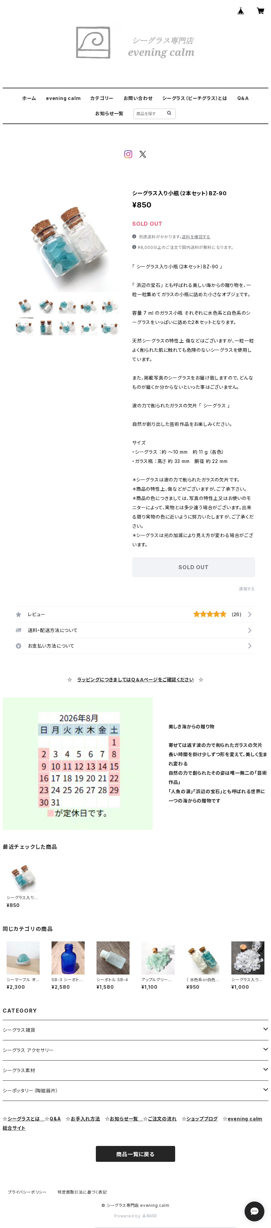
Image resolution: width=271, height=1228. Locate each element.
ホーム (29, 98)
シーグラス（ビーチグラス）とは (194, 98)
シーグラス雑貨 (19, 1030)
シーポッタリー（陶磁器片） (30, 1090)
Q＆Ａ (243, 98)
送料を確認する (196, 236)
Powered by (128, 1215)
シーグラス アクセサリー (28, 1050)
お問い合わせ (138, 98)
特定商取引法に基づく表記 (82, 1192)
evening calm (63, 98)
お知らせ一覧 (109, 113)
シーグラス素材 (19, 1070)
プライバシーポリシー (27, 1192)
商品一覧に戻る (135, 1154)
